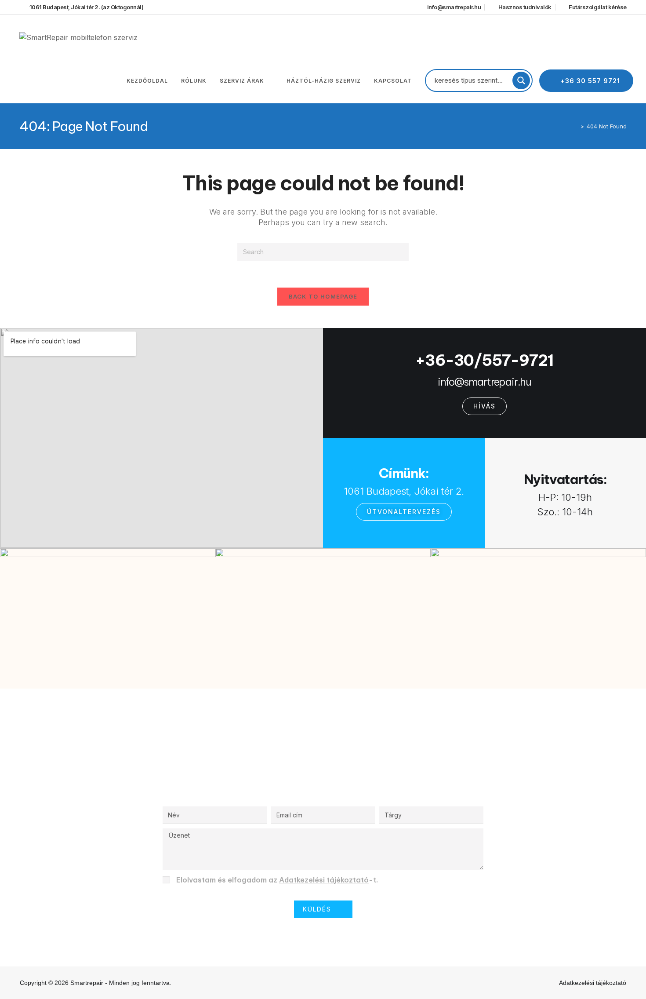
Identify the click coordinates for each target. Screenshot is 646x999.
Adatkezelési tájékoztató (324, 879)
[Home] (575, 126)
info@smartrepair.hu (484, 381)
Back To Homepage (323, 296)
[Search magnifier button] (521, 80)
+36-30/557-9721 (484, 360)
